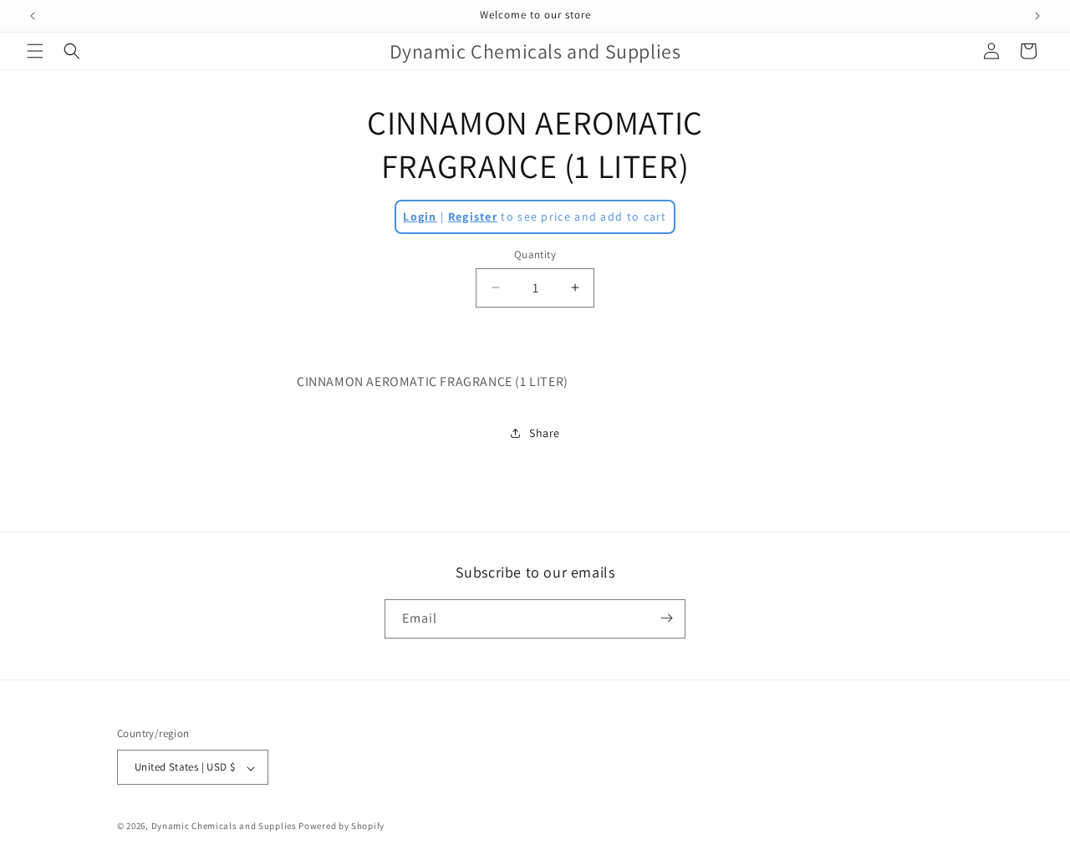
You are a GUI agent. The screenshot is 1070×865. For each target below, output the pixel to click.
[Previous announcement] (32, 16)
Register (472, 216)
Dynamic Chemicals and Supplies (224, 826)
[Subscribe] (666, 618)
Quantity (535, 254)
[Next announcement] (1037, 16)
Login (420, 216)
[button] (35, 51)
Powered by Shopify (341, 826)
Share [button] (544, 432)
